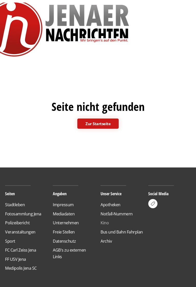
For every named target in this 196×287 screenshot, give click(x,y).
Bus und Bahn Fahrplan (122, 232)
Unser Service (111, 194)
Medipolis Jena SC (21, 268)
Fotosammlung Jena (23, 214)
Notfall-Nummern (117, 214)
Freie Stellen (64, 232)
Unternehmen (66, 223)
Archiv (106, 241)
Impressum (63, 204)
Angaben (60, 194)
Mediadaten (64, 214)
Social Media (158, 194)
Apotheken (110, 204)
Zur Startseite (98, 123)
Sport (10, 241)
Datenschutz (64, 241)
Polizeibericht (17, 223)
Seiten (10, 194)
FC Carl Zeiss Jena (20, 250)
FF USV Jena (15, 259)
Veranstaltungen (20, 232)
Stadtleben (15, 204)
